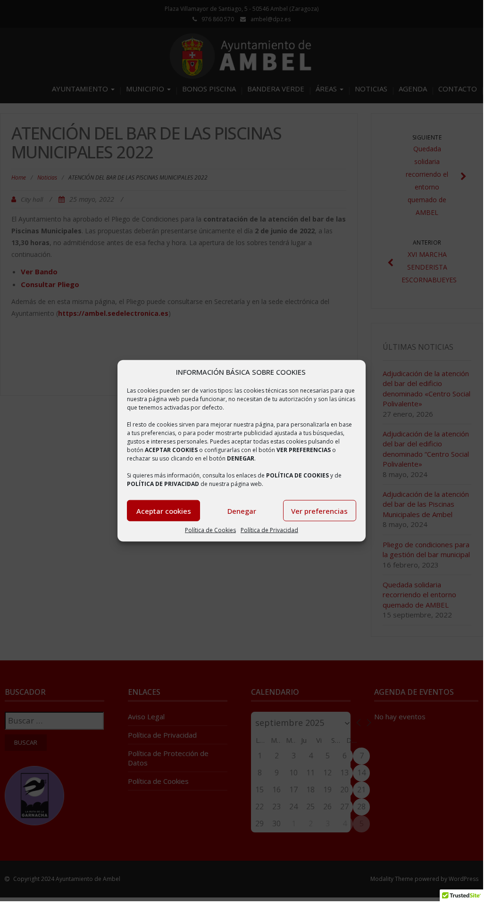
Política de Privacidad (269, 530)
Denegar (241, 511)
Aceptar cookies (163, 511)
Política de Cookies (210, 530)
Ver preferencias (319, 511)
